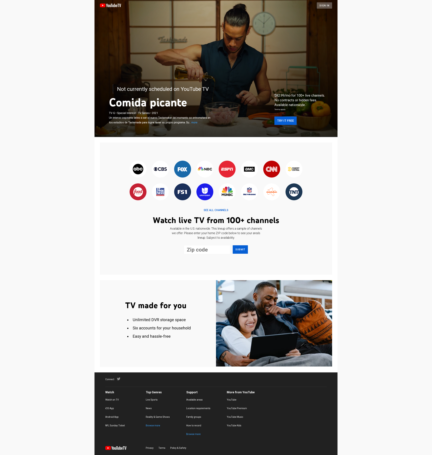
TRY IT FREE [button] (285, 120)
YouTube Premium (237, 408)
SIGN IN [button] (324, 5)
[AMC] (249, 169)
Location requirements (198, 408)
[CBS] (160, 169)
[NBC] (205, 169)
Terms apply (279, 109)
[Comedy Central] (294, 169)
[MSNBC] (227, 192)
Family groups (193, 417)
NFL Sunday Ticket (115, 425)
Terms (161, 448)
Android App (112, 417)
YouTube (231, 399)
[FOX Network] (182, 169)
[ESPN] (227, 169)
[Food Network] (138, 192)
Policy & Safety (178, 448)
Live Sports (152, 399)
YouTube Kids (234, 425)
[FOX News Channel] (160, 192)
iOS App (109, 408)
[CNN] (272, 169)
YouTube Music (235, 417)
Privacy (150, 448)
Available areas (194, 399)
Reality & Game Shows (158, 417)
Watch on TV (112, 399)
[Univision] (205, 192)
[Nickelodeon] (272, 192)
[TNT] (294, 192)
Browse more (153, 425)
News (149, 408)
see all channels (216, 210)
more (194, 122)
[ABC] (138, 169)
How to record (193, 425)
